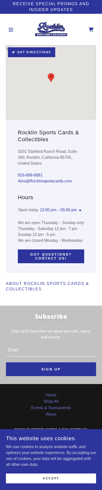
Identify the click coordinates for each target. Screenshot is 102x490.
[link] (51, 29)
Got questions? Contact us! (51, 256)
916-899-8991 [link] (30, 175)
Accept (51, 478)
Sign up (51, 369)
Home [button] (51, 395)
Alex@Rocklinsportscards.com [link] (45, 181)
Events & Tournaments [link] (51, 408)
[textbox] (51, 350)
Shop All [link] (51, 401)
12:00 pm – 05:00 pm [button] (58, 210)
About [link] (51, 414)
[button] (13, 30)
